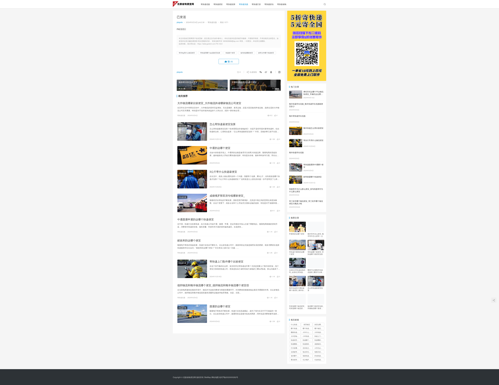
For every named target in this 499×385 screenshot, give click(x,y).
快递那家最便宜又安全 (307, 344)
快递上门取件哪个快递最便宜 (319, 336)
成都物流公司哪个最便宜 (319, 344)
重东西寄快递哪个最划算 (295, 359)
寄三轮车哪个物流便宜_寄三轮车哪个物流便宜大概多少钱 (306, 202)
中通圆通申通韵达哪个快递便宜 (195, 219)
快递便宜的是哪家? (295, 340)
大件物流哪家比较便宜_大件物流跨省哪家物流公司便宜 (209, 103)
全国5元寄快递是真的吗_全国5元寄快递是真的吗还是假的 (297, 271)
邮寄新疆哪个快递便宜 (312, 176)
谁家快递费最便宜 (307, 356)
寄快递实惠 (243, 4)
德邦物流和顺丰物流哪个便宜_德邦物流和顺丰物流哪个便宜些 (213, 285)
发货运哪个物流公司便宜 (319, 324)
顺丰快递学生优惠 (296, 152)
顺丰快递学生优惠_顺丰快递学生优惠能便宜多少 (306, 105)
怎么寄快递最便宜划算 (223, 124)
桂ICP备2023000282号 (228, 377)
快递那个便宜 (230, 53)
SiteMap (207, 377)
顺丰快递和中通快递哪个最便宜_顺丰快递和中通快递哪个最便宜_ (297, 289)
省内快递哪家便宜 (246, 53)
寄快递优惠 (205, 4)
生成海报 (253, 72)
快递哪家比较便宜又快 (295, 344)
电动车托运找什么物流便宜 (307, 352)
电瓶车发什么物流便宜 (319, 352)
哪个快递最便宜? (307, 328)
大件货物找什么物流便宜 (295, 336)
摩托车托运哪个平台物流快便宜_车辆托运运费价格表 (313, 94)
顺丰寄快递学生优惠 (297, 116)
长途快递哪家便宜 (319, 359)
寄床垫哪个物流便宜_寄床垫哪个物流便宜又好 (297, 307)
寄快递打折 (256, 4)
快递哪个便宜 (307, 340)
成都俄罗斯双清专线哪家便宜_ (227, 195)
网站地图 (215, 377)
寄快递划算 (230, 4)
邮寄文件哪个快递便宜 (266, 53)
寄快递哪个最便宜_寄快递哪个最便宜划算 (316, 253)
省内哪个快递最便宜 (295, 356)
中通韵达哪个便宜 (220, 148)
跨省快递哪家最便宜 (319, 356)
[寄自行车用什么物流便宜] (295, 140)
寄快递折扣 (269, 4)
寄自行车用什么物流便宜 (313, 140)
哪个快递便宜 (295, 328)
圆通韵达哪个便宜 (220, 306)
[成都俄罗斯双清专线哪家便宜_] (192, 203)
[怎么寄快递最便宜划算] (192, 131)
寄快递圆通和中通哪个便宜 (313, 165)
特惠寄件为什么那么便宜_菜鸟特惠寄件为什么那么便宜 (306, 190)
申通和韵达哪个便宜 (296, 234)
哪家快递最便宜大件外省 (295, 332)
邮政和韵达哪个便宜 (189, 240)
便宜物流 (307, 324)
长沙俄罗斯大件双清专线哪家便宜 (307, 359)
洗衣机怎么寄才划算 (307, 348)
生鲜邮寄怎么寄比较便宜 (295, 352)
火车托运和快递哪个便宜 (319, 348)
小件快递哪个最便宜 (307, 336)
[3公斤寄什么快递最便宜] (192, 179)
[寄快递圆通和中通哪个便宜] (295, 164)
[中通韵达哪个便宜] (192, 155)
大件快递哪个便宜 (319, 332)
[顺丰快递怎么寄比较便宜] (295, 128)
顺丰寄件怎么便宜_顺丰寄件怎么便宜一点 (316, 235)
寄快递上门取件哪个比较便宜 (226, 261)
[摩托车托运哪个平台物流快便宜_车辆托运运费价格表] (295, 92)
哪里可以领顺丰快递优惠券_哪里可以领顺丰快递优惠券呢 (316, 271)
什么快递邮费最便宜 (295, 324)
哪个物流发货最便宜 (319, 328)
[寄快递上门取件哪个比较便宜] (192, 269)
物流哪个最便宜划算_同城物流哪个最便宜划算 (316, 307)
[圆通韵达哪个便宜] (192, 313)
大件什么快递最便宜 (307, 332)
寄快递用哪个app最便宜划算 (210, 53)
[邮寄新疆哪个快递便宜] (295, 177)
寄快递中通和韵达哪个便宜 (296, 253)
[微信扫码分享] (260, 72)
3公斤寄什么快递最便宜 (223, 171)
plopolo (180, 22)
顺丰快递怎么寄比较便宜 (313, 128)
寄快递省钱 (281, 4)
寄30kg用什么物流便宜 (187, 53)
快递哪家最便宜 (319, 340)
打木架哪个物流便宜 (295, 348)
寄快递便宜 (218, 4)
